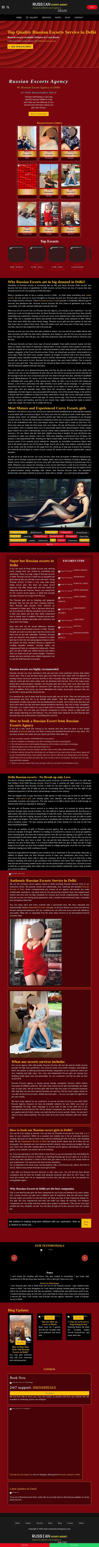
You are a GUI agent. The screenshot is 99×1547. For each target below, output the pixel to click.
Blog (60, 1523)
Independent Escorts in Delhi (33, 1141)
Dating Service (80, 570)
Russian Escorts (56, 536)
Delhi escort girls (23, 798)
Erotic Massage (81, 590)
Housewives (71, 536)
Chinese (61, 540)
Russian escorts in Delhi (49, 301)
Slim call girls (81, 583)
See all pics (49, 1393)
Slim (53, 540)
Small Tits (27, 536)
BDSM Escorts (36, 532)
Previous (14, 1258)
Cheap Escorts (40, 536)
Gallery (28, 1523)
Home (17, 1523)
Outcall (78, 626)
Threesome (72, 540)
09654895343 (44, 1388)
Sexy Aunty (51, 532)
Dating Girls (43, 540)
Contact (70, 1523)
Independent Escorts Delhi (39, 907)
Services (40, 1523)
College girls (66, 532)
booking (24, 731)
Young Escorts (81, 532)
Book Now (86, 1223)
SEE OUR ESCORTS (21, 46)
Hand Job (84, 540)
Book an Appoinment (39, 114)
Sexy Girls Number (18, 540)
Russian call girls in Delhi (69, 1475)
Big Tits (49, 544)
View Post (20, 1343)
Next (85, 1258)
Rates (50, 1523)
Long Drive (15, 536)
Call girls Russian (18, 532)
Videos (81, 1523)
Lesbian (32, 540)
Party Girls (84, 536)
